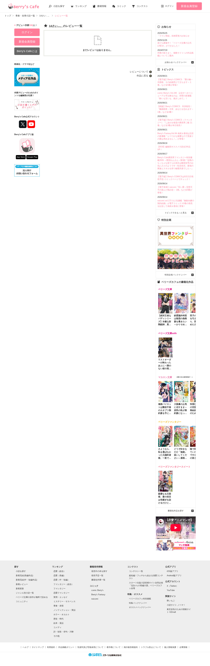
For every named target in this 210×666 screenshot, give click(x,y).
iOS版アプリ (172, 571)
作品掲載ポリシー (66, 647)
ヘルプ (26, 647)
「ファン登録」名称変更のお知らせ (173, 36)
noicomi (94, 599)
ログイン (169, 6)
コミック (121, 6)
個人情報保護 (170, 647)
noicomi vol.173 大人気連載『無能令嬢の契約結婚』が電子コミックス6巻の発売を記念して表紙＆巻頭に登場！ (175, 203)
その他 (56, 636)
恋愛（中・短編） (61, 580)
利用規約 (51, 647)
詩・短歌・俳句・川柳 (63, 632)
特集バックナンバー (138, 603)
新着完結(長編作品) (24, 575)
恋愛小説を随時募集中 (183, 377)
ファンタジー (59, 588)
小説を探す (59, 6)
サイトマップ (38, 647)
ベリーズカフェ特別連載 (140, 599)
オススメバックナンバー (140, 607)
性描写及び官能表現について (90, 647)
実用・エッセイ (60, 597)
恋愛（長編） (59, 575)
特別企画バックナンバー (176, 275)
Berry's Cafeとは (27, 51)
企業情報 (183, 647)
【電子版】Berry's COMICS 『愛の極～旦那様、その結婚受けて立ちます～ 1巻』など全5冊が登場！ (175, 82)
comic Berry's (97, 590)
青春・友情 (58, 606)
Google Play (32, 157)
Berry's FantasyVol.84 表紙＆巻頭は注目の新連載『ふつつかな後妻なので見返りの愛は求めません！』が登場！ (175, 136)
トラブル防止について (151, 647)
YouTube (171, 590)
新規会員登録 (189, 6)
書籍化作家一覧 (98, 580)
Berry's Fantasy (98, 594)
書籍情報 (101, 6)
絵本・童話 (58, 623)
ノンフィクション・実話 (64, 610)
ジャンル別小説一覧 (25, 593)
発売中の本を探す (99, 571)
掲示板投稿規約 (131, 647)
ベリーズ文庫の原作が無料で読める (32, 597)
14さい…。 (56, 25)
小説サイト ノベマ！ (176, 605)
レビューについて (139, 71)
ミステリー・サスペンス (64, 601)
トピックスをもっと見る (176, 213)
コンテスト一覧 (136, 571)
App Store (21, 157)
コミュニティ (22, 601)
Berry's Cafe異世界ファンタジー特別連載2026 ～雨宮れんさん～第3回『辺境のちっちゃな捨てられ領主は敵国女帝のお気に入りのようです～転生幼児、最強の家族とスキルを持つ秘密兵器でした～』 (175, 163)
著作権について (114, 647)
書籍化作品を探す (176, 511)
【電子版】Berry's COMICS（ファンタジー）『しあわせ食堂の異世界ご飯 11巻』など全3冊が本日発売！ (174, 123)
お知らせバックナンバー (176, 62)
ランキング (81, 6)
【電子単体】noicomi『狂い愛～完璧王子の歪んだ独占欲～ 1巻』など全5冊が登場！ (174, 190)
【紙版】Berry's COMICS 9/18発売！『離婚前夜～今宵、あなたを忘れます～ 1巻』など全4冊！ (175, 109)
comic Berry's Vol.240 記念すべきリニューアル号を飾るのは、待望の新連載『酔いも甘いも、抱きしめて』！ (175, 96)
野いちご (171, 601)
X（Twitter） (172, 586)
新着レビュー (22, 584)
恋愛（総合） (59, 571)
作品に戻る (142, 75)
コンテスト (142, 6)
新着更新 (20, 588)
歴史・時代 (58, 619)
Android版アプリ (174, 575)
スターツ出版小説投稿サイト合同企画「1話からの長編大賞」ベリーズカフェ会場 (146, 585)
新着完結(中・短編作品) (26, 580)
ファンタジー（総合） (63, 584)
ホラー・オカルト (61, 614)
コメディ (57, 627)
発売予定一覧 (97, 575)
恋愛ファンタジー (61, 593)
